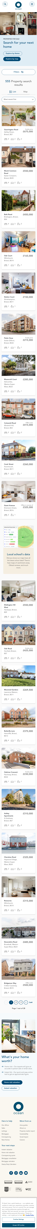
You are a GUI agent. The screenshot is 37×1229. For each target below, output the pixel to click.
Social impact (24, 1137)
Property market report (27, 1131)
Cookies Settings (18, 1219)
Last (30, 1002)
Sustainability (24, 1134)
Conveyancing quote (8, 1155)
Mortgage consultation (9, 1158)
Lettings (4, 1131)
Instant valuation (7, 1149)
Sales (3, 1128)
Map (25, 92)
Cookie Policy (30, 1215)
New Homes (6, 1140)
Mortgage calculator (8, 1161)
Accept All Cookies (18, 1225)
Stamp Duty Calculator (9, 1164)
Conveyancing (6, 1137)
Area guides (24, 1125)
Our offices (5, 1125)
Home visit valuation (8, 1152)
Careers (22, 1140)
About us (23, 1128)
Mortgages (5, 1134)
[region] (18, 1213)
